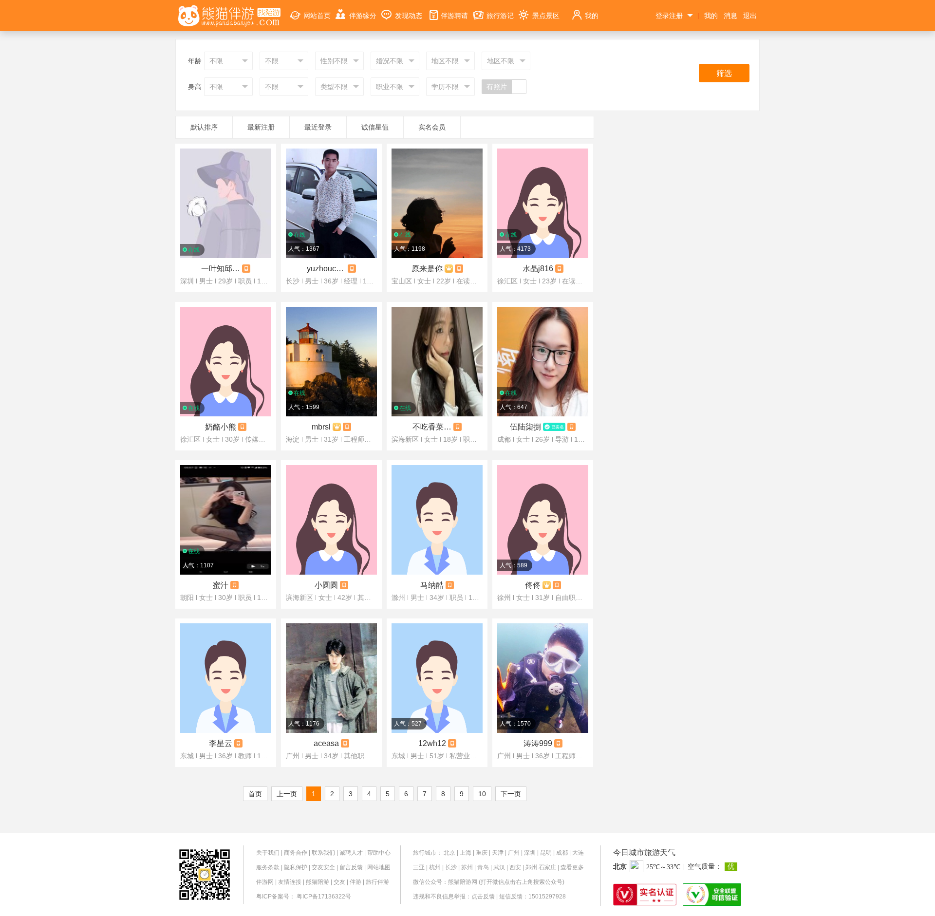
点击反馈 (483, 896)
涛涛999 (538, 743)
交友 (339, 882)
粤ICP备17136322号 (324, 896)
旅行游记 (500, 15)
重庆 (481, 852)
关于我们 (268, 852)
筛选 (724, 73)
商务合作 (295, 852)
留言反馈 (351, 867)
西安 (515, 867)
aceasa (326, 743)
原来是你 (427, 268)
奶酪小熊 (220, 427)
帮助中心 (379, 852)
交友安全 (323, 867)
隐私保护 (295, 867)
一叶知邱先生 (220, 268)
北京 (449, 852)
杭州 (435, 867)
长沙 (451, 867)
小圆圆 (326, 585)
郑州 (531, 867)
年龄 (195, 61)
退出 (750, 15)
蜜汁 (220, 585)
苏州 (467, 867)
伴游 (355, 882)
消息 (730, 15)
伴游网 (265, 882)
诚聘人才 (351, 852)
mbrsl (321, 427)
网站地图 (379, 867)
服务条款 (268, 867)
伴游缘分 (362, 15)
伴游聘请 (454, 15)
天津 (498, 852)
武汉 (499, 867)
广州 (514, 852)
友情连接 (289, 882)
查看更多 (572, 867)
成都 (562, 852)
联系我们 (323, 852)
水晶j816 (538, 268)
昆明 (546, 852)
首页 (255, 794)
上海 (465, 852)
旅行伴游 (377, 882)
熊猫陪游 (317, 882)
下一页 (511, 794)
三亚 (419, 867)
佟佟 (533, 585)
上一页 (287, 794)
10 (482, 794)
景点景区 (546, 15)
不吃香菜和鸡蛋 (431, 427)
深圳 (530, 852)
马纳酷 (432, 585)
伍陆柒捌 (525, 427)
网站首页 (317, 15)
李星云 (220, 743)
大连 (578, 852)
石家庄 (547, 867)
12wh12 (432, 743)
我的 (591, 15)
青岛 (483, 867)
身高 (195, 87)
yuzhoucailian (326, 268)
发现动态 (408, 15)
